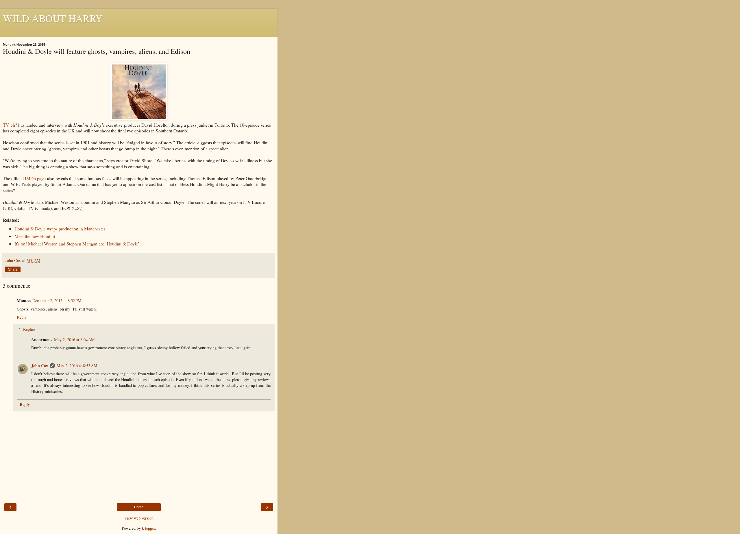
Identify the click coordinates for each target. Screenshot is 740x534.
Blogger (148, 528)
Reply (22, 317)
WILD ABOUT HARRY (53, 18)
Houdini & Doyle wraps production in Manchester (59, 229)
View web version (138, 518)
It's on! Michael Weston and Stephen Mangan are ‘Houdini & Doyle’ (76, 244)
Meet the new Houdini (34, 236)
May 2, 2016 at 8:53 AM (77, 365)
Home (139, 507)
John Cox (39, 366)
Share (13, 269)
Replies (29, 329)
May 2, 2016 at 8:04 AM (74, 339)
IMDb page (35, 178)
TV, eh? (10, 125)
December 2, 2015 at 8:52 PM (57, 300)
